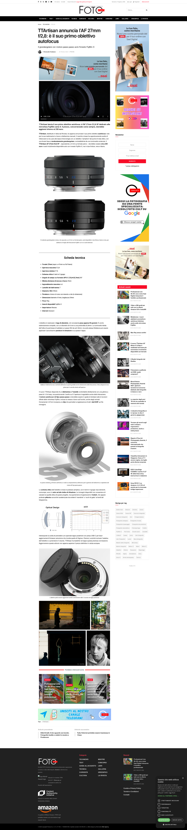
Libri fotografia (139, 535)
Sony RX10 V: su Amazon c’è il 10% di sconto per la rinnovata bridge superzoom (138, 486)
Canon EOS (119, 513)
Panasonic (133, 550)
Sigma (125, 553)
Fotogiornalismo (139, 517)
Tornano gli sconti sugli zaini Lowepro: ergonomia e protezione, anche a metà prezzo (139, 426)
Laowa (125, 535)
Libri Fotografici (120, 539)
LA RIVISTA (102, 775)
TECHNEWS (42, 19)
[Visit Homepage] (82, 9)
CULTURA (91, 19)
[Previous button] (40, 689)
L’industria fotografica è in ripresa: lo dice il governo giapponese (139, 413)
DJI (131, 517)
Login (130, 2)
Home (39, 24)
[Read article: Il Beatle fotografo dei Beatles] (123, 362)
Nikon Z (144, 546)
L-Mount (118, 535)
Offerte (126, 550)
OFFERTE (69, 685)
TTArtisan (45, 721)
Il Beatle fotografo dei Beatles (138, 360)
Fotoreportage (136, 528)
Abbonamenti (145, 2)
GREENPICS (135, 19)
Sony (140, 553)
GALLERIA (125, 19)
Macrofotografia (138, 539)
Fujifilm (145, 528)
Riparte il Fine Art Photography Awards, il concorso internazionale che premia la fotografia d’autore (139, 443)
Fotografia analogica (122, 520)
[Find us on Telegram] (46, 2)
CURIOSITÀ (82, 19)
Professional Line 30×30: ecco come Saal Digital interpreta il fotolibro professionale (52, 690)
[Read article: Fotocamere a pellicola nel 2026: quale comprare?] (123, 373)
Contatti (63, 2)
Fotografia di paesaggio (123, 524)
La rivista (144, 19)
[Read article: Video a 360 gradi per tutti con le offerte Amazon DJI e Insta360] (123, 308)
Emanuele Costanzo (50, 52)
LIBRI (117, 19)
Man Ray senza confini (138, 332)
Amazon (127, 509)
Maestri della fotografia (122, 542)
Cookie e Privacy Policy (132, 788)
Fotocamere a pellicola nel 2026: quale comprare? (138, 372)
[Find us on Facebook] (38, 2)
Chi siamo (57, 2)
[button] (170, 796)
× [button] (183, 778)
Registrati (136, 2)
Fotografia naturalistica (122, 528)
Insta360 (144, 531)
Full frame (127, 531)
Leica (131, 535)
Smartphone (132, 553)
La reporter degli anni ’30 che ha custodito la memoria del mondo (138, 401)
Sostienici (57, 769)
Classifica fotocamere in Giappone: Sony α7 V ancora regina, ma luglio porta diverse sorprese (139, 459)
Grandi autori (136, 531)
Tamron (138, 557)
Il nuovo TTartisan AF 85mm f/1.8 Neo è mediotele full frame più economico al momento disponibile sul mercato (139, 347)
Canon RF (128, 513)
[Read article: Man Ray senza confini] (123, 336)
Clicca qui (56, 780)
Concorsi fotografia (139, 513)
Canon (141, 509)
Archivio (135, 509)
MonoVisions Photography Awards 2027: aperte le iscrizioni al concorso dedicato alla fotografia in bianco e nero (138, 386)
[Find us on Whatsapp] (48, 2)
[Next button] (108, 689)
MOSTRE (99, 19)
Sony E (118, 557)
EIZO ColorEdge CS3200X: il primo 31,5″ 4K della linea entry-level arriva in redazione (139, 472)
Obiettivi (118, 550)
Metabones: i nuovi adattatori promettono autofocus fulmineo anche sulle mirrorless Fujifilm (96, 690)
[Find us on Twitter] (43, 2)
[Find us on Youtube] (51, 2)
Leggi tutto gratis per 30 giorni (84, 2)
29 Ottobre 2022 (63, 52)
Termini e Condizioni (131, 791)
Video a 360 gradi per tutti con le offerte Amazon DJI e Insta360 (74, 693)
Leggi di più (172, 793)
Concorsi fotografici (121, 517)
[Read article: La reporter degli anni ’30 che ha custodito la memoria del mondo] (123, 402)
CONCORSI (109, 19)
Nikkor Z (131, 546)
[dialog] (170, 802)
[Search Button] (147, 10)
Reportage (142, 550)
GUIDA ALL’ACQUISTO (62, 19)
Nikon (137, 546)
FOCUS (53, 24)
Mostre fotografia (121, 546)
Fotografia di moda (136, 520)
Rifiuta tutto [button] (177, 820)
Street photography (128, 557)
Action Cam (119, 509)
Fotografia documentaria (139, 524)
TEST (51, 19)
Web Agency (105, 827)
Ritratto (118, 553)
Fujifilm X (119, 531)
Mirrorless (135, 542)
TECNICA (74, 19)
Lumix (129, 539)
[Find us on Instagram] (40, 2)
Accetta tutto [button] (164, 820)
